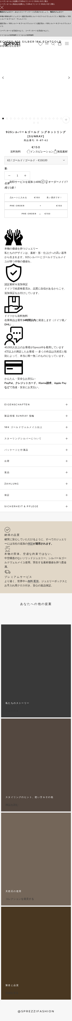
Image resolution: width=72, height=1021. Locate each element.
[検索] (53, 43)
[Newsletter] (47, 43)
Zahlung (11, 483)
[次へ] (69, 78)
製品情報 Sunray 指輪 (19, 415)
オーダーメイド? (58, 182)
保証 (7, 495)
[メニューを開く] (67, 43)
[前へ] (3, 78)
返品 (7, 472)
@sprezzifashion (36, 1011)
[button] (36, 223)
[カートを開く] (59, 43)
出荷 (7, 461)
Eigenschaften (17, 404)
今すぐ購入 (44, 1)
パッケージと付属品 (16, 449)
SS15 (36, 1)
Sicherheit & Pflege (21, 506)
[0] (40, 44)
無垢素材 (62, 151)
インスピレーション (42, 151)
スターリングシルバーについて (23, 438)
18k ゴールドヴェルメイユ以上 (23, 427)
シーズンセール (6, 1)
